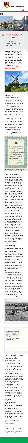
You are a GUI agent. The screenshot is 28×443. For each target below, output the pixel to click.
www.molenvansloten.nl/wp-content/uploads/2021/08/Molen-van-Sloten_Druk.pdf (12, 425)
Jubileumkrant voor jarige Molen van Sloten (13, 34)
